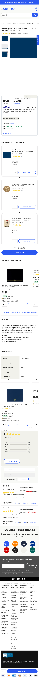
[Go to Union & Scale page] (24, 550)
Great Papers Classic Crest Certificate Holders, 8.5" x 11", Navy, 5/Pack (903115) (15, 405)
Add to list (8, 133)
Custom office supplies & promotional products (14, 616)
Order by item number (24, 605)
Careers (32, 604)
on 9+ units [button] (10, 296)
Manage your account (5, 600)
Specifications (15, 312)
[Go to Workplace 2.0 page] (32, 550)
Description (6, 312)
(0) (29, 444)
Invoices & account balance (4, 606)
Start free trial (31, 107)
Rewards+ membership (15, 591)
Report (33, 503)
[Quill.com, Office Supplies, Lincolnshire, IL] (8, 655)
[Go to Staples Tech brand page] (15, 550)
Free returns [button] (9, 128)
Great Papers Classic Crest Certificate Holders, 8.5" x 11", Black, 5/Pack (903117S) (15, 286)
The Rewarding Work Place (33, 600)
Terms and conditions (17, 570)
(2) (29, 442)
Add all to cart (19, 252)
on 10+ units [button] (10, 415)
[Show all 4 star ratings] (18, 444)
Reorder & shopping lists (23, 592)
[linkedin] (18, 578)
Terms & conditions (8, 667)
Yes (18, 503)
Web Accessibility (33, 608)
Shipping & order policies (4, 616)
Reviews (34, 312)
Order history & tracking (4, 592)
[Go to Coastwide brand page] (15, 544)
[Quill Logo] (9, 9)
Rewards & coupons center (23, 610)
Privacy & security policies (4, 628)
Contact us (4, 633)
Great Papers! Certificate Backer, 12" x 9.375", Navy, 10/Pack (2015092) (23, 150)
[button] (38, 2)
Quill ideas (14, 643)
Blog (31, 595)
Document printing (14, 623)
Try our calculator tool (17, 111)
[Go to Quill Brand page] (6, 544)
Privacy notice (20, 667)
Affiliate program (13, 647)
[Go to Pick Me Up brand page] (24, 544)
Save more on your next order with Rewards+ (19, 2)
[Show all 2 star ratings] (18, 449)
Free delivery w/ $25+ (12, 118)
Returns (3, 597)
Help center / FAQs (5, 611)
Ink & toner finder (23, 597)
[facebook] (23, 578)
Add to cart (22, 671)
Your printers (24, 601)
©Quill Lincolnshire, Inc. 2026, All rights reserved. (15, 661)
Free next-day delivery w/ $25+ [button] (11, 300)
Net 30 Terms (13, 609)
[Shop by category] (2, 8)
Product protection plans (14, 639)
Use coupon (31, 565)
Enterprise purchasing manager (14, 628)
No (25, 503)
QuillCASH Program (14, 600)
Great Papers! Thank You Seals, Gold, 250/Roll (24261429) (23, 185)
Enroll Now (17, 103)
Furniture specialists (14, 634)
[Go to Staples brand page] (6, 550)
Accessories (26, 312)
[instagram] (13, 578)
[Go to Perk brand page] (32, 544)
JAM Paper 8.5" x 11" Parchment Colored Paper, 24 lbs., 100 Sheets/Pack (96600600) (21, 219)
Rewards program (13, 596)
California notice (32, 667)
